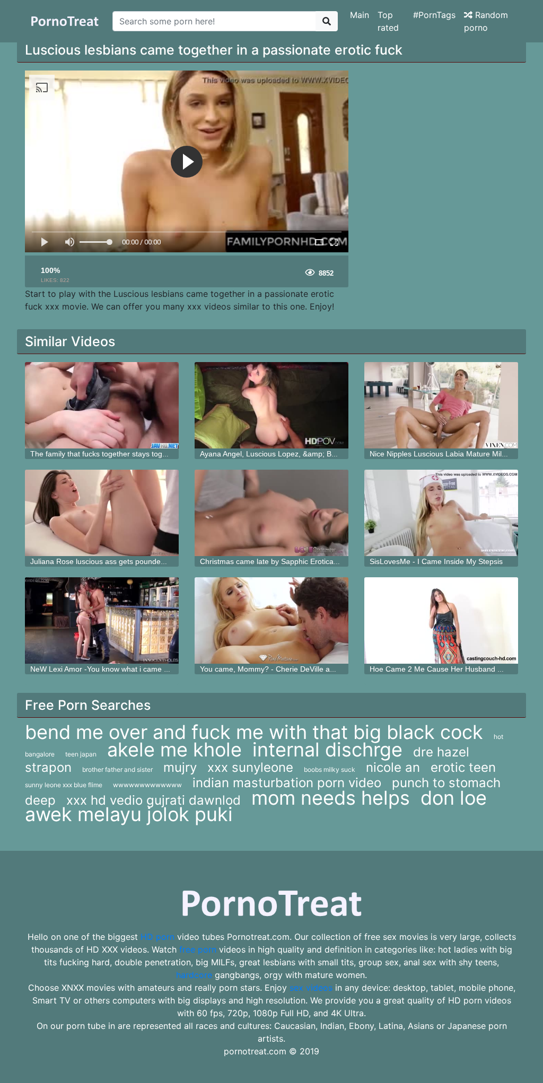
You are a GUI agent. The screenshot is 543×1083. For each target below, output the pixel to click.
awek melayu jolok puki (129, 814)
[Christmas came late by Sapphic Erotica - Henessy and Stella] (271, 513)
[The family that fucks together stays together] (102, 405)
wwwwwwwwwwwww (147, 785)
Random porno (486, 21)
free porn (197, 949)
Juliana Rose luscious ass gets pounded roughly (111, 561)
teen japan (81, 754)
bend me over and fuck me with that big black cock (254, 732)
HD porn (157, 936)
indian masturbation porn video (286, 782)
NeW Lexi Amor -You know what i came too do (107, 669)
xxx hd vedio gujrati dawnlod (153, 800)
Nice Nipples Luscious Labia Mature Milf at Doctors (455, 454)
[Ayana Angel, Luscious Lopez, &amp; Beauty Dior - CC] (271, 405)
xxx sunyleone (250, 767)
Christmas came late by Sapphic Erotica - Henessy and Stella (302, 561)
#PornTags (434, 15)
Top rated (388, 21)
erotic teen (463, 767)
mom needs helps (330, 797)
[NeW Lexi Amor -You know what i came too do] (102, 620)
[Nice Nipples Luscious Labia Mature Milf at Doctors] (441, 405)
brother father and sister (117, 769)
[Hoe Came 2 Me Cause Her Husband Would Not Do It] (441, 620)
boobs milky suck (329, 769)
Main (359, 15)
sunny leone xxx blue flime (63, 785)
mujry (180, 767)
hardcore (194, 975)
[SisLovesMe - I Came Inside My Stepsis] (441, 513)
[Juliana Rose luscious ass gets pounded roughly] (102, 513)
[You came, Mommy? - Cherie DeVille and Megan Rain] (271, 620)
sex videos (311, 987)
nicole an (393, 767)
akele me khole (174, 749)
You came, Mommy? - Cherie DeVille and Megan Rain (290, 669)
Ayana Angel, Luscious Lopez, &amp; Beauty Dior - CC (291, 454)
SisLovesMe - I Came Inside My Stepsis (436, 561)
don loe (454, 797)
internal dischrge (327, 749)
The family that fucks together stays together (105, 454)
